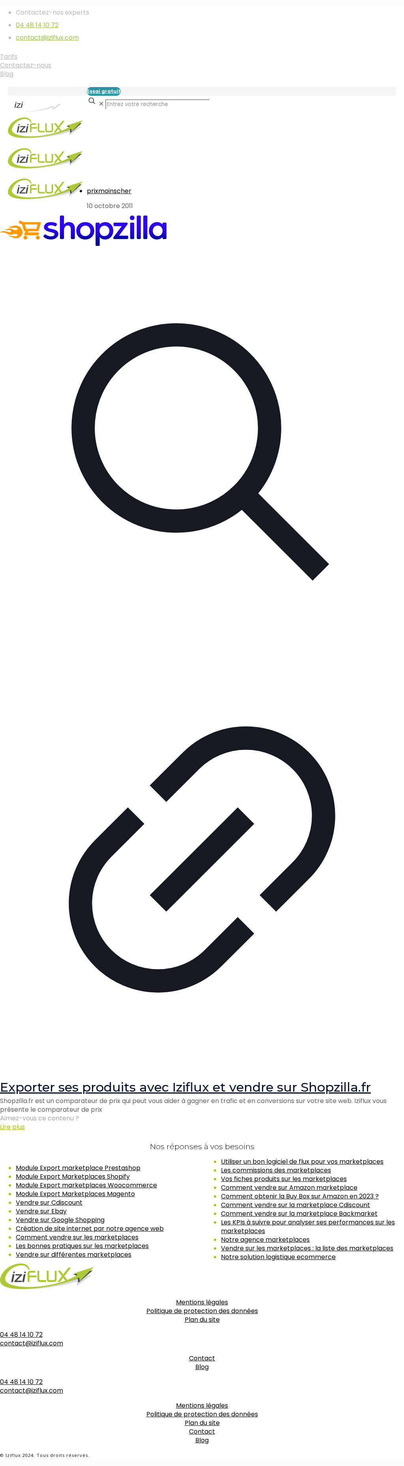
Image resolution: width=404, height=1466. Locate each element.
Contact (202, 1358)
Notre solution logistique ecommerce (278, 1256)
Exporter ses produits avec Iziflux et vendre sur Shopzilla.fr (185, 1087)
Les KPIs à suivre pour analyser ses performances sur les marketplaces (308, 1226)
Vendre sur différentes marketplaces (73, 1254)
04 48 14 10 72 (37, 25)
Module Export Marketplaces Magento (75, 1193)
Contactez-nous (25, 65)
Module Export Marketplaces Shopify (73, 1176)
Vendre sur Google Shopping (60, 1219)
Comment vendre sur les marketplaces (77, 1237)
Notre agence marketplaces (265, 1239)
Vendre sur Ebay (41, 1211)
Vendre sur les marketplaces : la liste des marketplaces (307, 1248)
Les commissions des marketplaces (276, 1170)
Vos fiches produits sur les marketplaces (284, 1178)
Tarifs (8, 56)
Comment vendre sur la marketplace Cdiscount (295, 1204)
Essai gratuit (104, 91)
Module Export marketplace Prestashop (78, 1167)
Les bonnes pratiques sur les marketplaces (82, 1245)
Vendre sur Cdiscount (49, 1202)
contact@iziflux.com (47, 37)
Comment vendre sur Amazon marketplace (289, 1187)
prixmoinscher (109, 190)
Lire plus (12, 1126)
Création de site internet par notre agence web (90, 1228)
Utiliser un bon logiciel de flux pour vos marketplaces (302, 1161)
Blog (6, 73)
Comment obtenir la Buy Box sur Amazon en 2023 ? (300, 1196)
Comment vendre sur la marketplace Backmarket (299, 1213)
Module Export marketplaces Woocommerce (86, 1185)
